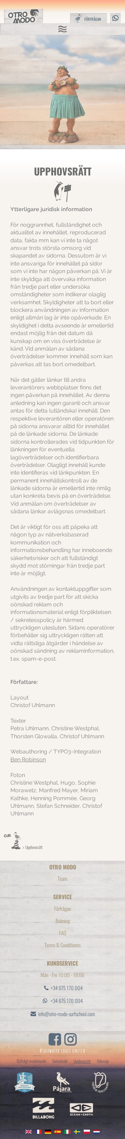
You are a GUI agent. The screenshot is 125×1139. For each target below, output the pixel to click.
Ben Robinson (28, 759)
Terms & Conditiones (62, 945)
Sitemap (103, 1061)
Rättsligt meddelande (31, 1061)
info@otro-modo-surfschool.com (66, 1014)
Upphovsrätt (33, 847)
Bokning (63, 920)
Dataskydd (59, 1061)
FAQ (62, 933)
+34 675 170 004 (67, 988)
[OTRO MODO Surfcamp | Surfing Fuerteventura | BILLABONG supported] (12, 847)
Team (62, 878)
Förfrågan (62, 908)
